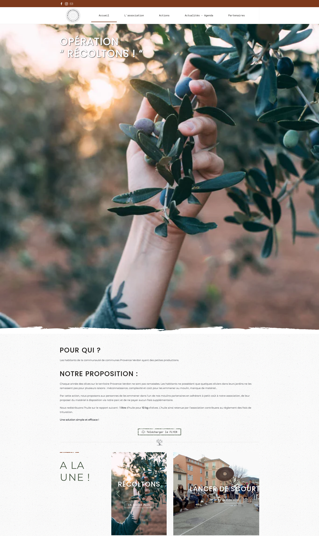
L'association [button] (134, 15)
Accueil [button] (104, 15)
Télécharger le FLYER (162, 432)
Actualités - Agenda (199, 15)
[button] (118, 494)
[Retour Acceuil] (73, 15)
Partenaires (236, 15)
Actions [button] (164, 15)
